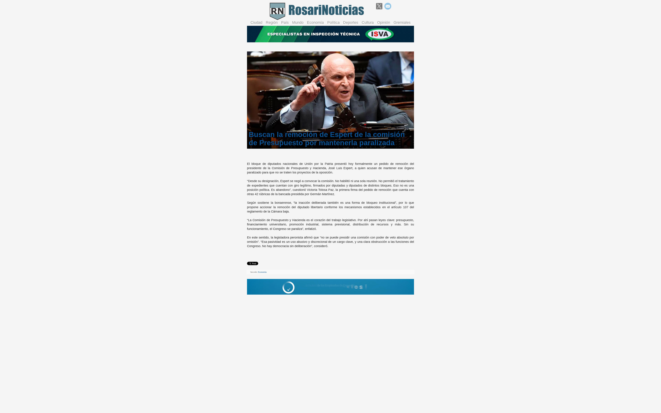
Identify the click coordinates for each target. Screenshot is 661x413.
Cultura (368, 22)
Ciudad (256, 22)
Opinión (383, 22)
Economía (315, 22)
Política (333, 22)
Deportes (350, 22)
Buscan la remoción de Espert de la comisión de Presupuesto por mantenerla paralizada (327, 138)
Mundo (297, 22)
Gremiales (402, 22)
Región (272, 22)
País (285, 22)
